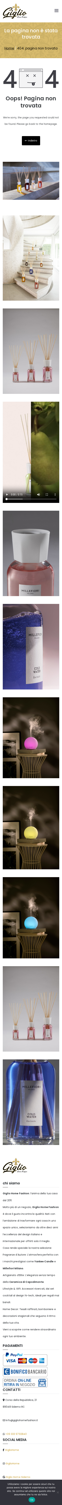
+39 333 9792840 (16, 1434)
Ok (31, 1499)
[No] (57, 1492)
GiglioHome (11, 1450)
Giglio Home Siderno (17, 1477)
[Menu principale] (56, 11)
